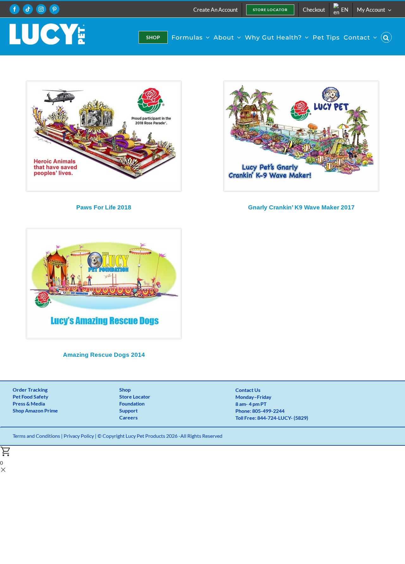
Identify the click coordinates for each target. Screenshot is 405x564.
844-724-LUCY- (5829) (282, 418)
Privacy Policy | (80, 436)
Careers (128, 417)
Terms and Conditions (36, 436)
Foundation (132, 403)
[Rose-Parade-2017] (301, 85)
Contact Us (247, 390)
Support (128, 410)
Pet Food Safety (30, 397)
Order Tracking (30, 390)
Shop (125, 390)
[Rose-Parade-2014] (104, 232)
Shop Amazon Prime (35, 410)
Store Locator (134, 397)
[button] (386, 37)
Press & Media (29, 403)
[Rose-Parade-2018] (104, 85)
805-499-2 (264, 411)
